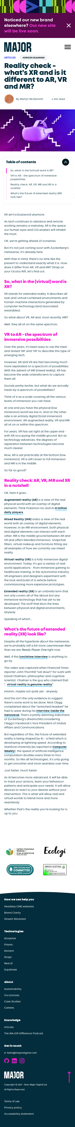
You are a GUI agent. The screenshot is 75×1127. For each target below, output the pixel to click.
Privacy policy (13, 1107)
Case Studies (12, 1001)
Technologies (14, 931)
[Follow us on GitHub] (6, 1061)
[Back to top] (69, 1077)
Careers (9, 1007)
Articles (10, 57)
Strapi (8, 957)
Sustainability (12, 989)
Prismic (8, 944)
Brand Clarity (12, 912)
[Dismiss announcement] (69, 25)
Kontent (9, 950)
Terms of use (12, 1101)
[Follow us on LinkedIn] (14, 1061)
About (8, 982)
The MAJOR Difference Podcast (23, 1033)
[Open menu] (68, 47)
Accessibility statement (19, 1113)
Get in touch (12, 1046)
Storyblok (10, 938)
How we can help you (19, 899)
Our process (11, 995)
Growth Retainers (15, 918)
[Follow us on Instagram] (22, 1061)
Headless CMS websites (19, 906)
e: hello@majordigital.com (20, 1052)
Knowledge (12, 1020)
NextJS (8, 963)
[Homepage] (17, 47)
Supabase (10, 969)
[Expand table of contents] (65, 162)
